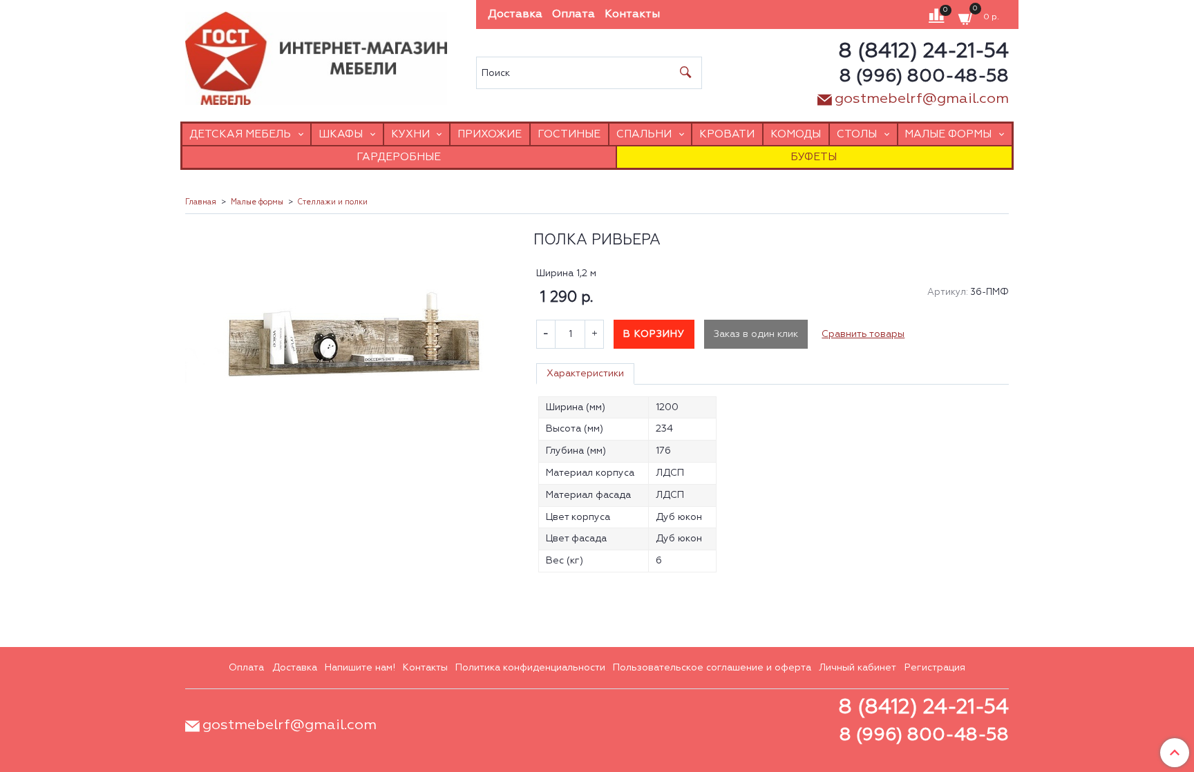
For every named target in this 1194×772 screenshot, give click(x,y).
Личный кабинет (857, 668)
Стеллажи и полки (332, 202)
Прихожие (489, 134)
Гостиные (569, 134)
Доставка (515, 14)
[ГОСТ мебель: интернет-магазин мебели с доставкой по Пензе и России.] (316, 55)
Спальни (644, 134)
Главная (200, 202)
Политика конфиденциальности (530, 668)
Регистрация (934, 668)
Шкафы (341, 134)
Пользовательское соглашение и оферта (712, 668)
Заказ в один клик (756, 334)
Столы (857, 134)
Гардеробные (399, 157)
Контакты (632, 14)
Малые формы (948, 134)
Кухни (410, 134)
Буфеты (813, 157)
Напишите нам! (360, 668)
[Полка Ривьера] (351, 354)
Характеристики (585, 373)
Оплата (573, 14)
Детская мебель (240, 134)
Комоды (795, 134)
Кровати (727, 134)
